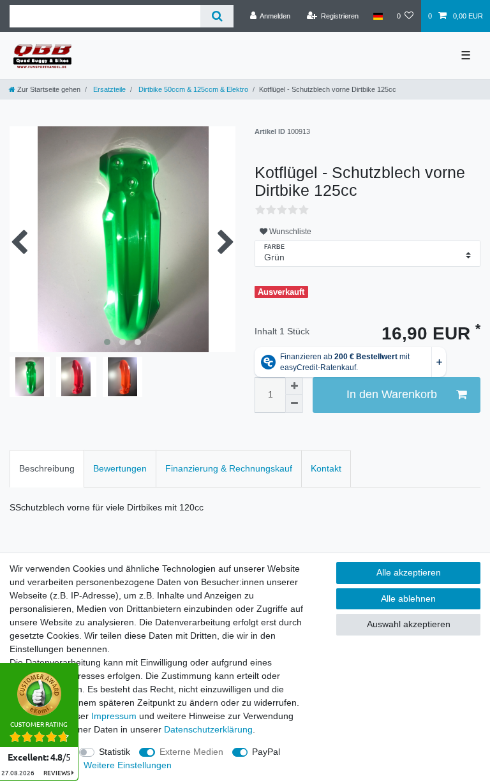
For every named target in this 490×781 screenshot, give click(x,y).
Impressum (114, 716)
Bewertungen (120, 468)
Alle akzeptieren (408, 572)
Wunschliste (289, 231)
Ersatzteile (108, 89)
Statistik (114, 752)
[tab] (47, 468)
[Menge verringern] (294, 404)
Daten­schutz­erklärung (208, 729)
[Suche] (216, 16)
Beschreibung (47, 468)
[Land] (377, 16)
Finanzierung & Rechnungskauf (228, 468)
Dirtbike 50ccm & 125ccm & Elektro (192, 89)
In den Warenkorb (391, 394)
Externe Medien (191, 752)
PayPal (266, 752)
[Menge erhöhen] (294, 386)
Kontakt (326, 468)
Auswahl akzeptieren (408, 624)
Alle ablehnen (408, 598)
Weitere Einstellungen (128, 765)
